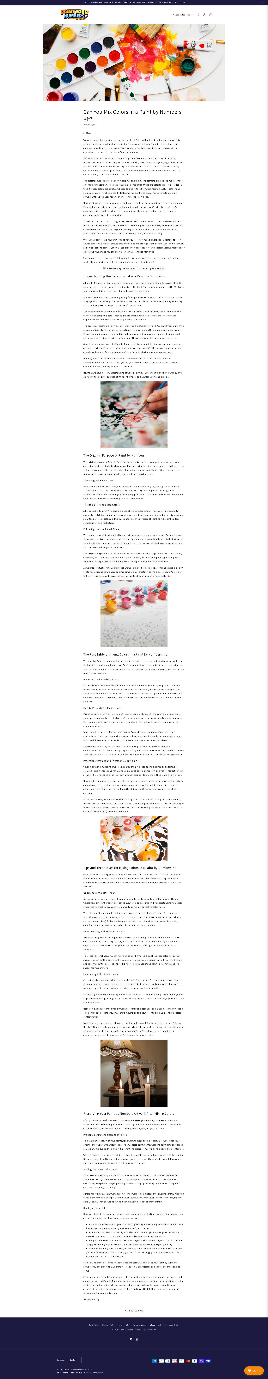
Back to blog (136, 1310)
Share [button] (88, 133)
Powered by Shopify (85, 1370)
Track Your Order (171, 1325)
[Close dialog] (265, 663)
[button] (56, 15)
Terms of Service (140, 1325)
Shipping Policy (108, 1325)
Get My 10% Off (226, 703)
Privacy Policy (124, 1325)
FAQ (159, 1325)
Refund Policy (93, 1325)
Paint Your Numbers (70, 1370)
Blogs (152, 1325)
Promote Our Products (146, 1329)
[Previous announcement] (5, 2)
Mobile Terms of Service (122, 1329)
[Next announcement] (262, 2)
